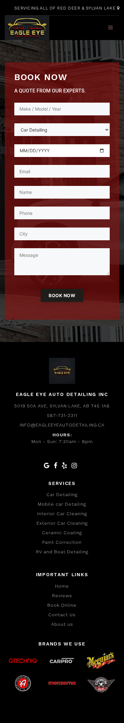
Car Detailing (62, 494)
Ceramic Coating (62, 532)
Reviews (62, 595)
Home (62, 586)
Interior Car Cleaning (62, 513)
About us (62, 624)
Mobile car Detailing (62, 504)
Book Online (62, 605)
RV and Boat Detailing (62, 551)
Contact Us (62, 614)
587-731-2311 (62, 415)
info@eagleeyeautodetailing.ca (62, 424)
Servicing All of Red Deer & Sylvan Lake (65, 8)
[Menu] (110, 27)
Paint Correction (62, 542)
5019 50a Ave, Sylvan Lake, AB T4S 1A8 (62, 405)
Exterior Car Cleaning (62, 523)
